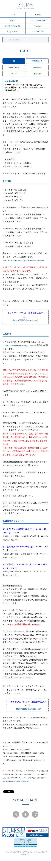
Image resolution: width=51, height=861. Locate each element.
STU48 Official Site (12, 26)
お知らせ (37, 74)
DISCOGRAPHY (38, 20)
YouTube (38, 26)
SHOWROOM (38, 31)
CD (14, 61)
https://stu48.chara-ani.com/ (28, 709)
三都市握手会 (37, 61)
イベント (13, 74)
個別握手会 (37, 67)
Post (9, 792)
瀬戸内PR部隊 (13, 67)
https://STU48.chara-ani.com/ (25, 320)
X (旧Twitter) (12, 31)
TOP (13, 14)
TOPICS (38, 14)
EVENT (13, 20)
